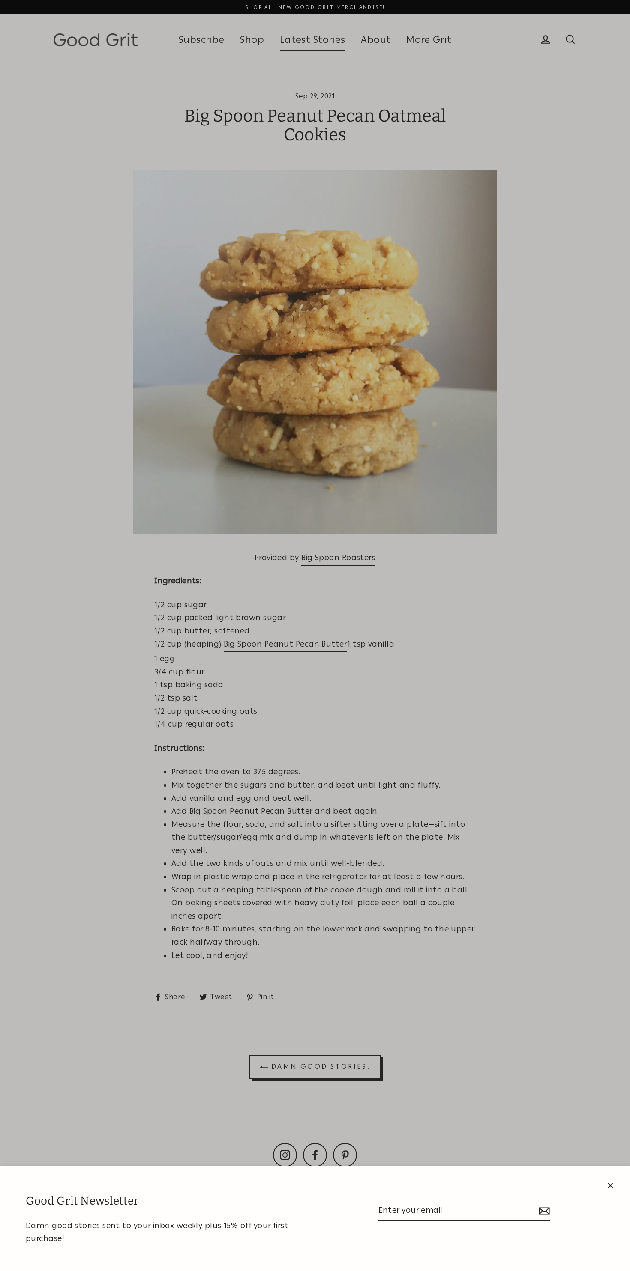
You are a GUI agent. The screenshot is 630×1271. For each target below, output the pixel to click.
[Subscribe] (543, 1210)
